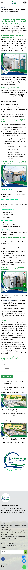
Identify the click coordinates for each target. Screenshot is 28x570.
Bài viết (3, 7)
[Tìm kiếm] (25, 2)
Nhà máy (8, 300)
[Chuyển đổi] (2, 381)
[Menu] (2, 2)
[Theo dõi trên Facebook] (3, 559)
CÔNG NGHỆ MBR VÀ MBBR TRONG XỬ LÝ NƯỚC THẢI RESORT (14, 439)
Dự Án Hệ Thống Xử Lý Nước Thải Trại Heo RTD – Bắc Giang (14, 410)
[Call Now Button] (25, 285)
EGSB (19, 295)
